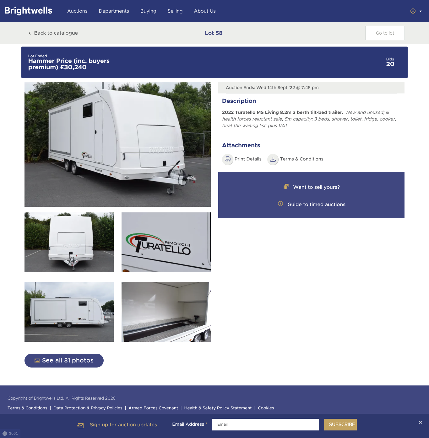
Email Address (189, 424)
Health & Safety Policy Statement (218, 408)
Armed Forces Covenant (153, 408)
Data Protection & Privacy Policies (87, 408)
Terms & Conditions (301, 159)
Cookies (266, 408)
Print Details (248, 159)
